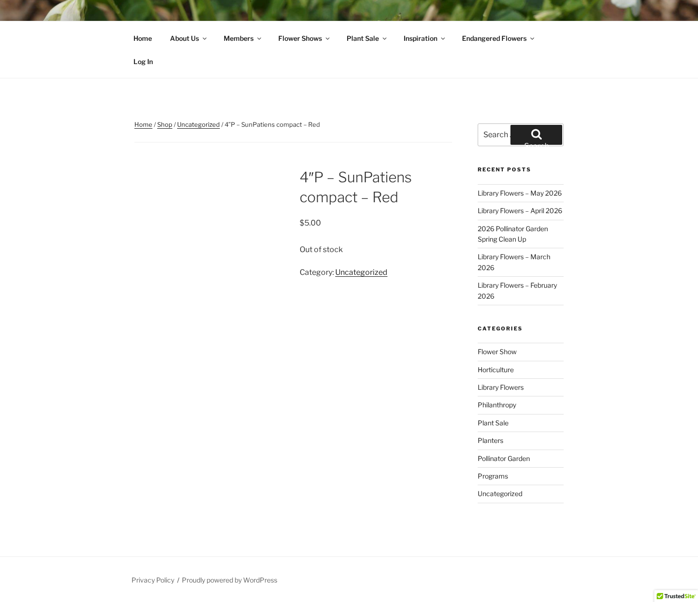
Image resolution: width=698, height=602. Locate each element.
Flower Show (497, 352)
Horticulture (496, 370)
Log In (143, 61)
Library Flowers (501, 387)
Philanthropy (497, 405)
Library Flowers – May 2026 (520, 193)
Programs (493, 476)
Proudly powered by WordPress (229, 580)
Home (142, 38)
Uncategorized (198, 124)
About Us (184, 38)
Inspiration (420, 38)
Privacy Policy (153, 580)
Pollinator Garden (504, 458)
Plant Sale (363, 38)
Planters (490, 440)
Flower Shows (300, 38)
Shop (164, 124)
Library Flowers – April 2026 (520, 211)
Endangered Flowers (494, 38)
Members (239, 38)
